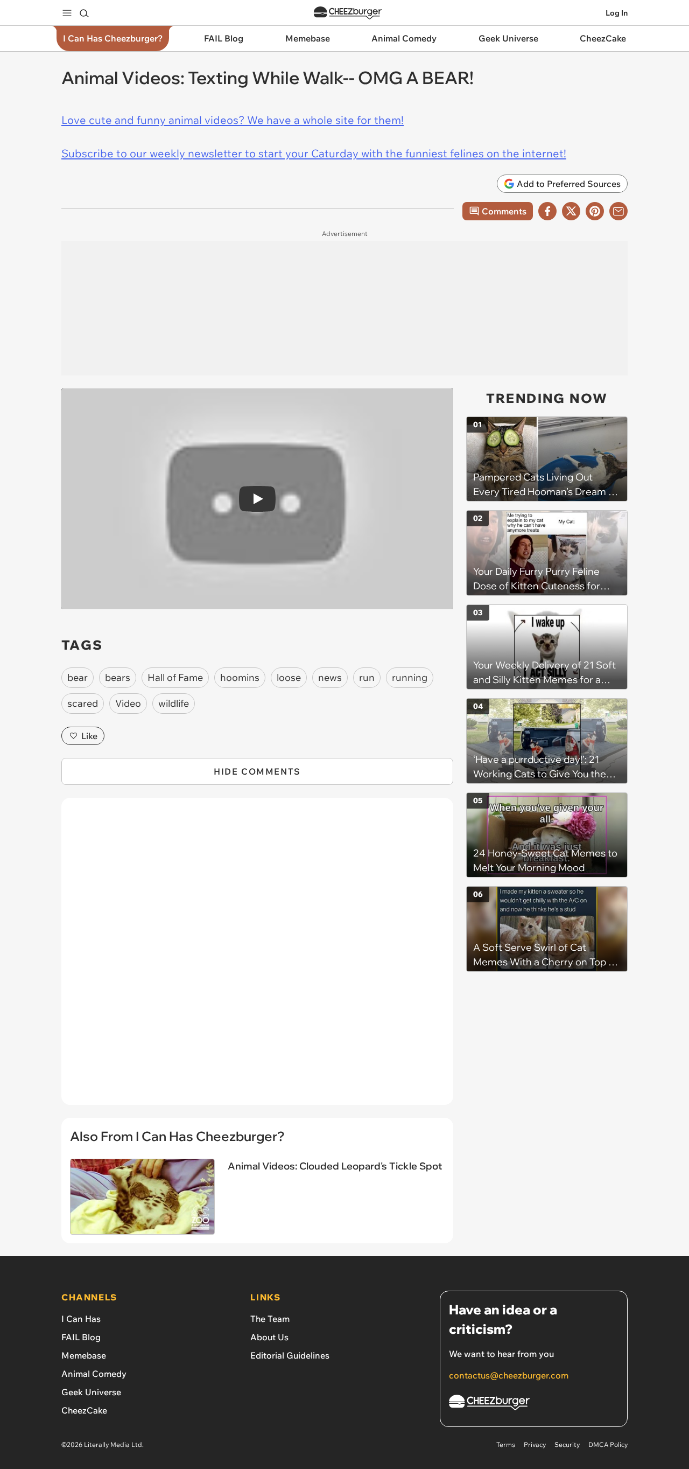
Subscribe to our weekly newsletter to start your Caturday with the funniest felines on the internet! (313, 153)
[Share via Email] (618, 211)
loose (289, 677)
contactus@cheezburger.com (508, 1375)
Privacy (535, 1444)
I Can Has (81, 1318)
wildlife (173, 703)
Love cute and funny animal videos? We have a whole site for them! (232, 120)
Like (89, 735)
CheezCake (84, 1410)
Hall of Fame (175, 677)
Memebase (83, 1355)
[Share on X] (571, 211)
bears (117, 677)
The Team (270, 1318)
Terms (505, 1444)
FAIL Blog (81, 1337)
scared (82, 703)
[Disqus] (257, 957)
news (330, 677)
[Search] (84, 12)
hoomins (239, 677)
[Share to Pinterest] (595, 211)
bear (77, 677)
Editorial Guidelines (289, 1355)
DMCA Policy (608, 1444)
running (409, 677)
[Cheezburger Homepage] (348, 13)
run (367, 677)
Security (567, 1444)
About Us (269, 1337)
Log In (617, 13)
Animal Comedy (93, 1373)
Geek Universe (91, 1392)
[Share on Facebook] (547, 211)
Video (128, 703)
